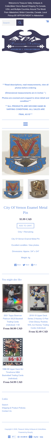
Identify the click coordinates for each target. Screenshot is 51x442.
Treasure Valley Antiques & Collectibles (32, 429)
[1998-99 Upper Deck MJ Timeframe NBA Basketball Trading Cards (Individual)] (13, 352)
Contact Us (7, 410)
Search (5, 404)
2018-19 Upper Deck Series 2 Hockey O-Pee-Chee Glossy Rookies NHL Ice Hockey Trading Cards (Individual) (38, 321)
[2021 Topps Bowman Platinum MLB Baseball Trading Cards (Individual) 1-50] (13, 298)
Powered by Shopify (25, 432)
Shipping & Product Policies (14, 407)
